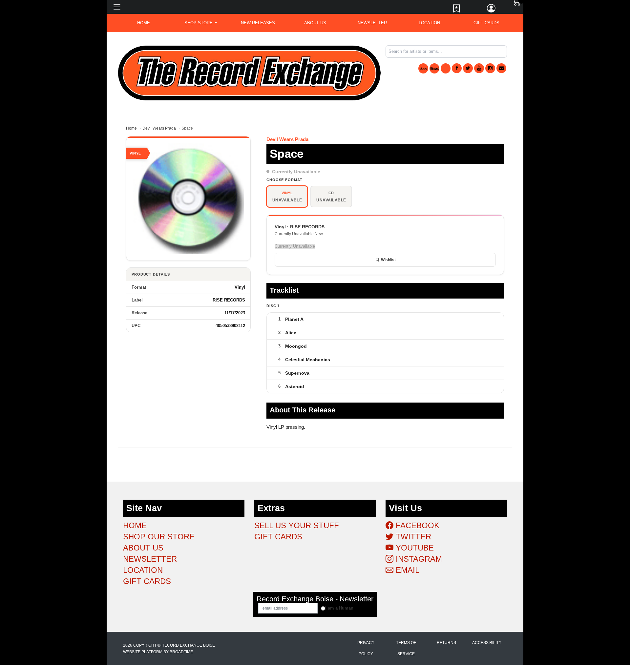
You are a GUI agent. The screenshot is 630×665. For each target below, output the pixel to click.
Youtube (413, 547)
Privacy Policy (365, 648)
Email (406, 570)
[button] (200, 23)
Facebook (416, 525)
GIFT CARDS (486, 22)
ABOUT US (315, 22)
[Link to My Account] (491, 9)
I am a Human (339, 608)
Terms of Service (406, 648)
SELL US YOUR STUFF (296, 525)
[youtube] (479, 68)
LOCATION (429, 22)
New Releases (258, 22)
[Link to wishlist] (456, 9)
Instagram (417, 558)
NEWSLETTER (372, 22)
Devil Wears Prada (159, 128)
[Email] (501, 68)
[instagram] (490, 68)
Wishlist (388, 260)
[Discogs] (434, 68)
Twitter (412, 536)
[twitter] (467, 68)
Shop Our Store (159, 536)
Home (131, 128)
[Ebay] (423, 68)
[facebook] (456, 68)
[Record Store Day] (445, 68)
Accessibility (486, 642)
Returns (446, 642)
